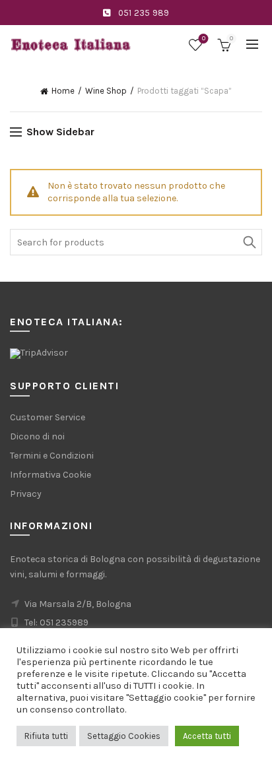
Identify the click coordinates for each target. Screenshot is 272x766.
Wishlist (203, 38)
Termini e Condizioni (52, 455)
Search (249, 242)
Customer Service (47, 417)
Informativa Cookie (50, 474)
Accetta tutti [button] (207, 736)
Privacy (26, 493)
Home (63, 91)
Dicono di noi (37, 436)
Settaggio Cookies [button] (123, 736)
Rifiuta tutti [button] (46, 736)
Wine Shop (106, 91)
